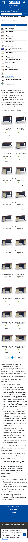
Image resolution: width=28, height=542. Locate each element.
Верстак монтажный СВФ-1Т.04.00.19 (20, 227)
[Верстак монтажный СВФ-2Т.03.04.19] (7, 314)
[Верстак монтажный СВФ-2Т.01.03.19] (7, 266)
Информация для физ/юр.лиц (14, 506)
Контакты (14, 521)
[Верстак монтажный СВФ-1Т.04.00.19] (21, 218)
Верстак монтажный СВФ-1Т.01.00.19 (20, 203)
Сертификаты (14, 509)
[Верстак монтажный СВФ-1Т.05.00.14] (7, 194)
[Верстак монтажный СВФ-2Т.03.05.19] (21, 314)
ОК (24, 534)
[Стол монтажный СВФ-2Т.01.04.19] (21, 266)
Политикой (5, 539)
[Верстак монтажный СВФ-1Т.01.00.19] (21, 194)
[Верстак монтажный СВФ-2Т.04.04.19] (7, 338)
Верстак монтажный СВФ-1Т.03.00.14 (7, 179)
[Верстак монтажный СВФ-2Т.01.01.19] (21, 242)
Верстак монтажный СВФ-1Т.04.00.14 (20, 179)
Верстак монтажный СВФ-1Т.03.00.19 (7, 227)
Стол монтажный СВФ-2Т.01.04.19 (20, 275)
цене (12, 110)
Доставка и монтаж (14, 515)
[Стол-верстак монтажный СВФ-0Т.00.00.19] (7, 145)
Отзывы (14, 518)
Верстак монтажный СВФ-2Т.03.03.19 (20, 299)
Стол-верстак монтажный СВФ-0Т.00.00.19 (7, 155)
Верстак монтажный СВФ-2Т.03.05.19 (20, 323)
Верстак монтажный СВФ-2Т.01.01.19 (20, 251)
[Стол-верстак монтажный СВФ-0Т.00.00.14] (21, 120)
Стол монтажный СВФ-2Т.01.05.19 (7, 299)
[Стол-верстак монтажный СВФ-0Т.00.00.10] (7, 120)
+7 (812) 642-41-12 (14, 5)
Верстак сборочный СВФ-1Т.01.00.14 (21, 154)
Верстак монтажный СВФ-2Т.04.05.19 (20, 347)
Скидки (14, 512)
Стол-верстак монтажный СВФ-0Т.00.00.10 (7, 130)
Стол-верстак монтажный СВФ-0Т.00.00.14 (21, 130)
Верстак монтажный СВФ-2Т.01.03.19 (7, 275)
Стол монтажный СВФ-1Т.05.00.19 (7, 251)
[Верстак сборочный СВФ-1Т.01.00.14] (21, 145)
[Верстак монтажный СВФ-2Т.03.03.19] (21, 290)
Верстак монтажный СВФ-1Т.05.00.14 (7, 203)
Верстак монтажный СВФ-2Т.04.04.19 (7, 347)
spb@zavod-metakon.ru (21, 9)
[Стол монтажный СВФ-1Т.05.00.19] (7, 242)
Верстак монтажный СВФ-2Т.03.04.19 (7, 323)
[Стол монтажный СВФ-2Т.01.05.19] (7, 290)
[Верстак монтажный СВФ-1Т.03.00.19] (7, 218)
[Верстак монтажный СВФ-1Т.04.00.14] (21, 170)
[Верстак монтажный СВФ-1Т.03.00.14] (7, 170)
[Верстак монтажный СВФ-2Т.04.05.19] (21, 338)
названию (18, 110)
